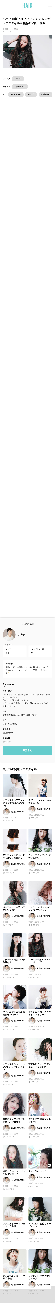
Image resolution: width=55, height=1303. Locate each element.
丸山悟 (21, 637)
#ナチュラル (16, 94)
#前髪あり (45, 94)
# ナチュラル (19, 87)
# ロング (17, 79)
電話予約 (27, 753)
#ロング (31, 94)
